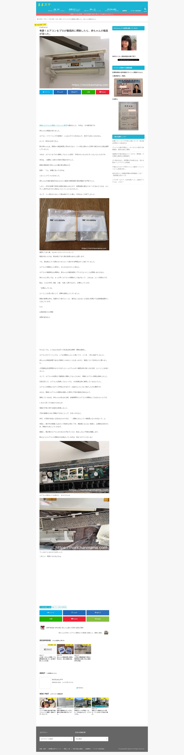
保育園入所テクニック (74, 10)
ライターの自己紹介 (136, 10)
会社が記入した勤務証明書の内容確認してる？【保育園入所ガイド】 (127, 174)
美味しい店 (92, 10)
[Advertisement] (74, 110)
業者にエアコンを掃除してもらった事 (52, 125)
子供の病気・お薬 (46, 607)
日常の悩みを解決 (111, 10)
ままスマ (44, 4)
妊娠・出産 (56, 10)
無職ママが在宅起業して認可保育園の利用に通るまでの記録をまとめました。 (92, 14)
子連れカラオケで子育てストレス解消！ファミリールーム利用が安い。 (128, 168)
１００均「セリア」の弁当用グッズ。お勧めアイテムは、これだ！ (128, 181)
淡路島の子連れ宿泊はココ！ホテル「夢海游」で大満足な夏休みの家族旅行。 (128, 155)
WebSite (80, 688)
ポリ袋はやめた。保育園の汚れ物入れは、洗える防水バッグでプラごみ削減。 (128, 161)
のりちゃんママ (57, 679)
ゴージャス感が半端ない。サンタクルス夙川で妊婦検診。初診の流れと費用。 (128, 148)
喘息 (65, 607)
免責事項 (124, 10)
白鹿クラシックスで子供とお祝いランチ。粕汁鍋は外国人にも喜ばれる (128, 142)
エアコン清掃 (57, 607)
